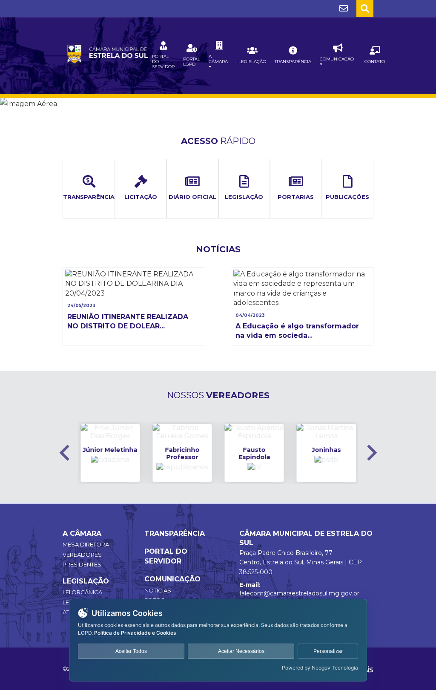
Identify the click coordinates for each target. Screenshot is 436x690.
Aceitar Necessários (241, 651)
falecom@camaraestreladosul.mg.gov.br (299, 593)
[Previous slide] (65, 452)
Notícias (157, 590)
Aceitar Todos (131, 651)
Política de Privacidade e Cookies (135, 633)
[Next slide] (370, 452)
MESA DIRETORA (86, 544)
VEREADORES (82, 554)
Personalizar (328, 651)
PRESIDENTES (82, 564)
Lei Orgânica (82, 592)
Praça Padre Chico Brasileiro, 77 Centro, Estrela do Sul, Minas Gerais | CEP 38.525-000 (300, 562)
